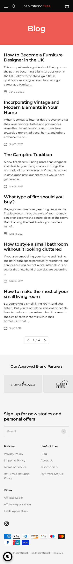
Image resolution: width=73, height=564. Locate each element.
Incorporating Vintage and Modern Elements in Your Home (31, 107)
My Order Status (51, 474)
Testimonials (49, 467)
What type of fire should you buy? (34, 199)
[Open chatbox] (7, 556)
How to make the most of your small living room (36, 294)
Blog (43, 454)
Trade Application (16, 511)
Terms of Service (15, 467)
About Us (46, 460)
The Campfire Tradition (28, 154)
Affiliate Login (13, 497)
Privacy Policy (13, 454)
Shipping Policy (14, 460)
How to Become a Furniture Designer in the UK (33, 57)
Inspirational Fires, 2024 (49, 552)
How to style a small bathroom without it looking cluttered (36, 247)
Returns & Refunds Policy (16, 476)
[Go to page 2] (45, 340)
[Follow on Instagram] (6, 523)
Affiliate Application (17, 504)
